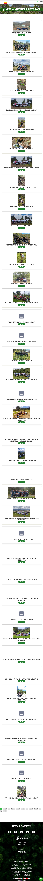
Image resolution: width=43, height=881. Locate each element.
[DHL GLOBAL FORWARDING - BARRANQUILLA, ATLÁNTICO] (21, 673)
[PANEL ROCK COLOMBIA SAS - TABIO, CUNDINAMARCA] (21, 573)
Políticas (21, 849)
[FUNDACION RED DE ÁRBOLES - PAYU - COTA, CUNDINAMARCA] (21, 162)
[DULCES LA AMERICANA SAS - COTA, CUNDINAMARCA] (21, 104)
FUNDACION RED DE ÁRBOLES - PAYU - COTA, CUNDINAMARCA (21, 168)
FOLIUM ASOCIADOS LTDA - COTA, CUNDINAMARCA (21, 187)
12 (29, 808)
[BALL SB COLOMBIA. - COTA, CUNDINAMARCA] (21, 85)
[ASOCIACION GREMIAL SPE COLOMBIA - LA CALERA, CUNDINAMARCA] (21, 692)
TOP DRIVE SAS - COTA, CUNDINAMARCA (21, 539)
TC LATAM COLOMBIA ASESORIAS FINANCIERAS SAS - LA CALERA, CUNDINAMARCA (21, 419)
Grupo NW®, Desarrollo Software (16, 863)
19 (6, 811)
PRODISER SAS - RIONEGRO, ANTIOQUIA (21, 479)
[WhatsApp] (21, 832)
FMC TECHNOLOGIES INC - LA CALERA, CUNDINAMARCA (21, 719)
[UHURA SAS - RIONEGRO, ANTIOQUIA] (21, 355)
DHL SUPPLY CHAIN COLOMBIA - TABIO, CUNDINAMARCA (21, 303)
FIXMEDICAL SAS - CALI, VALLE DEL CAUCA (21, 264)
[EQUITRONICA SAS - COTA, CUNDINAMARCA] (21, 123)
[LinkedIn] (27, 832)
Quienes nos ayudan (21, 842)
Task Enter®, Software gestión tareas (27, 872)
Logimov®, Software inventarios (16, 875)
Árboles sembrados (22, 841)
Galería (21, 846)
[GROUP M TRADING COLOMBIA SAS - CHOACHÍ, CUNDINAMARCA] (21, 654)
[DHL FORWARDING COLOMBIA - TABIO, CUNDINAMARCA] (21, 393)
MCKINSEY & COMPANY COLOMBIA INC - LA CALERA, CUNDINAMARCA (21, 559)
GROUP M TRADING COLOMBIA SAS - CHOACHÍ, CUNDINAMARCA (21, 660)
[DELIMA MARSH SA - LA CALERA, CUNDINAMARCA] (21, 493)
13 (32, 808)
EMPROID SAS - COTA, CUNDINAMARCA (21, 206)
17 (1, 811)
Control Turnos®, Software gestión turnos (27, 875)
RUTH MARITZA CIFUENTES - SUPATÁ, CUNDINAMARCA (21, 460)
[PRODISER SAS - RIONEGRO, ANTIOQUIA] (21, 474)
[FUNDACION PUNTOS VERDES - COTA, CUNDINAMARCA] (21, 239)
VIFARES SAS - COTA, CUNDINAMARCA (21, 225)
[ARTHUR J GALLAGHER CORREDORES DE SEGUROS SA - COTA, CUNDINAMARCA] (21, 512)
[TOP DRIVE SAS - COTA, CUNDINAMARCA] (21, 533)
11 (27, 808)
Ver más (21, 35)
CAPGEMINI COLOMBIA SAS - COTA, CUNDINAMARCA (21, 759)
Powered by (19, 880)
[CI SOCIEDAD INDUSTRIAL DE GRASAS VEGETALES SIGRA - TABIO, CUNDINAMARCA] (21, 633)
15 (37, 808)
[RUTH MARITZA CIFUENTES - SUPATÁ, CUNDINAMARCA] (21, 454)
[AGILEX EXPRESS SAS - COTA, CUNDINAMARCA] (21, 316)
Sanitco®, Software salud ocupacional (16, 872)
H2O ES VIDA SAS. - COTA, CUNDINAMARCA (21, 71)
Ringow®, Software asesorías (16, 866)
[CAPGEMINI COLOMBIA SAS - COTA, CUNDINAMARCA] (21, 753)
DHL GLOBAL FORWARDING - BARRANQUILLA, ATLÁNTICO (21, 679)
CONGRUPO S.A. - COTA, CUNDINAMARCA (21, 619)
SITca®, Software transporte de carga (27, 863)
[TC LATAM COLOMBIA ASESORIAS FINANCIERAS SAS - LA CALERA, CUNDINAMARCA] (21, 412)
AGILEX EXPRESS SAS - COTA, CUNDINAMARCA (21, 322)
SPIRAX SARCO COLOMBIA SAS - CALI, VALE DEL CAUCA (21, 380)
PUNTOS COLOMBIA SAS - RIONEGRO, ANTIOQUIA (21, 341)
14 (34, 808)
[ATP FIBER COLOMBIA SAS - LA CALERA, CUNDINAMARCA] (21, 792)
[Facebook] (9, 832)
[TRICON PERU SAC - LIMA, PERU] (21, 27)
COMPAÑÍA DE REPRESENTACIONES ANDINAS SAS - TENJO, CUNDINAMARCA (21, 739)
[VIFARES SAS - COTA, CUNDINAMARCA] (21, 220)
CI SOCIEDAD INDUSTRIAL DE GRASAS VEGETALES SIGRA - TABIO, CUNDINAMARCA (21, 639)
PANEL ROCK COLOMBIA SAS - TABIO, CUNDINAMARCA (21, 579)
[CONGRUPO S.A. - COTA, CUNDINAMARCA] (21, 614)
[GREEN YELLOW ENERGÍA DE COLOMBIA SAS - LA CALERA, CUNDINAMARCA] (21, 593)
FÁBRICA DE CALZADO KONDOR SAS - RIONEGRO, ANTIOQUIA (21, 52)
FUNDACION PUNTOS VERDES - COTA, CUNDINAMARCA (21, 245)
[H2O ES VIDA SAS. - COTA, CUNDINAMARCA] (21, 65)
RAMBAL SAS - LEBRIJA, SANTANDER (21, 283)
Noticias (21, 847)
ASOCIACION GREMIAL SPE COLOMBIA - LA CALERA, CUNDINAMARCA (21, 699)
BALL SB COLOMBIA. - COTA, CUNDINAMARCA (21, 91)
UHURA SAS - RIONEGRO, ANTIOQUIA (21, 360)
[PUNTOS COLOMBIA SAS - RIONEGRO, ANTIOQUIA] (21, 335)
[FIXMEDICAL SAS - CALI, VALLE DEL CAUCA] (21, 258)
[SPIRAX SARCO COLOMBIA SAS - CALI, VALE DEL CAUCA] (21, 374)
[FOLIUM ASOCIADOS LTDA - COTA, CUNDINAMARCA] (21, 181)
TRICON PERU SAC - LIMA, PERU (21, 33)
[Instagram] (33, 832)
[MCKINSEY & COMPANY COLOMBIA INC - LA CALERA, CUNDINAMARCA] (21, 552)
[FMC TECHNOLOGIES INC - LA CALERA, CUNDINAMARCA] (21, 713)
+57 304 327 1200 (37, 1)
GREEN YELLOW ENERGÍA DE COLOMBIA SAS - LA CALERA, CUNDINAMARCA (21, 599)
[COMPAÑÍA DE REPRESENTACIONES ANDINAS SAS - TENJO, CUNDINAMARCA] (21, 733)
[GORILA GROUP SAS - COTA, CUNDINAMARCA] (21, 143)
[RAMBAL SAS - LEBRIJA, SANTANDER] (21, 278)
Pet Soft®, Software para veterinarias (27, 869)
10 (24, 808)
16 (39, 808)
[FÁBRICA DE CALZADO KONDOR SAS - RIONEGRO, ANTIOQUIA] (21, 46)
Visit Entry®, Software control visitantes (27, 866)
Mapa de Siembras (21, 844)
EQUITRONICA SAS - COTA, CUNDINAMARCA (21, 129)
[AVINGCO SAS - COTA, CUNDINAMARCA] (21, 773)
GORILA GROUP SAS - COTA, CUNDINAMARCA (21, 148)
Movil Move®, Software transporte (16, 869)
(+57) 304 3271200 (21, 852)
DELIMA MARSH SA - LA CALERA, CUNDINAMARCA (21, 499)
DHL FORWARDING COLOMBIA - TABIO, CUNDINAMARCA (21, 399)
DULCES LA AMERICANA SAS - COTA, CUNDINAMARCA (21, 110)
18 (3, 811)
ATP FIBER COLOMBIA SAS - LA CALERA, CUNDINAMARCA (21, 798)
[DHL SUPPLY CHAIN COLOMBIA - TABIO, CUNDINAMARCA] (21, 297)
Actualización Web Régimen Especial (21, 858)
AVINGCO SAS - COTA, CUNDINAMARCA (21, 779)
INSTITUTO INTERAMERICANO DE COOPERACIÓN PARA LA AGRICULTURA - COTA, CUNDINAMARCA (21, 440)
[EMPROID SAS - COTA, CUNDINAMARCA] (21, 200)
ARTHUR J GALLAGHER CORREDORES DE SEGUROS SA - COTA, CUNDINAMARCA (21, 519)
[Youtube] (15, 832)
